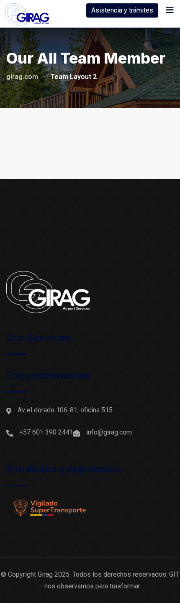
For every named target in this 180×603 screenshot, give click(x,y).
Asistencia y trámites (122, 10)
